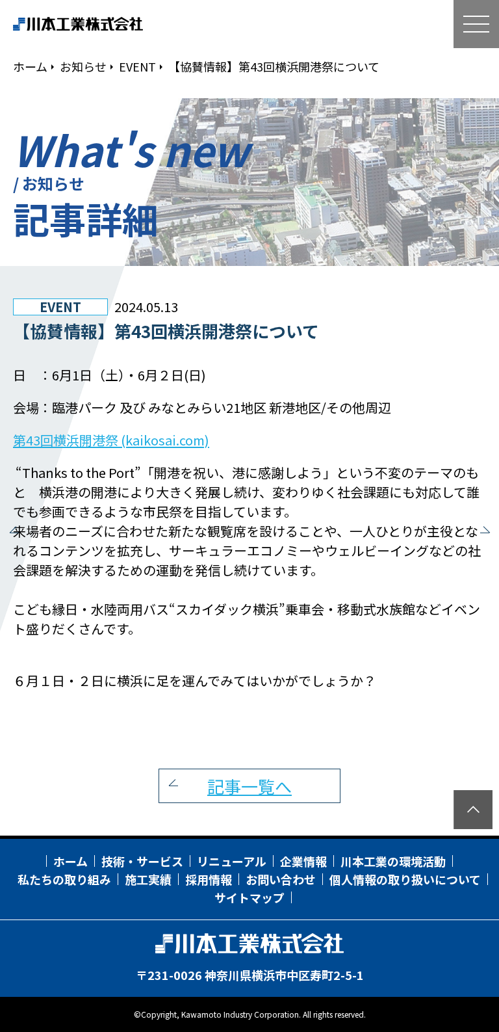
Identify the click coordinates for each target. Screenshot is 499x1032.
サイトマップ (249, 897)
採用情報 (208, 879)
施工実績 (148, 879)
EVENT (137, 66)
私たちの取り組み (64, 879)
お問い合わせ (281, 879)
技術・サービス (142, 861)
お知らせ (83, 66)
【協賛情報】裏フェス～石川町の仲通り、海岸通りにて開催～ (483, 532)
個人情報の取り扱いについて (405, 879)
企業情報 (303, 861)
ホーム (30, 66)
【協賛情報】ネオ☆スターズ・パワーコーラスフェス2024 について (16, 532)
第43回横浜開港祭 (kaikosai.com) (111, 439)
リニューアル (231, 861)
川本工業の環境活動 (393, 861)
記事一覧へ (249, 786)
